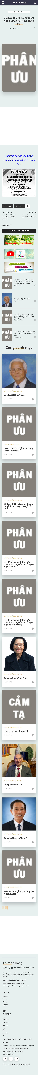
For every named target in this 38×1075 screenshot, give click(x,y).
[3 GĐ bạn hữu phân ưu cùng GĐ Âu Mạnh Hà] (19, 867)
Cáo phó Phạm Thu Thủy (16, 677)
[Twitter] (11, 1059)
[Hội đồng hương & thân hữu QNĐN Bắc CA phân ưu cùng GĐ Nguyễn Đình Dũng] (7, 282)
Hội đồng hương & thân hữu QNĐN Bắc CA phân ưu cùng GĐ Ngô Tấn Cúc (24, 316)
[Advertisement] (19, 126)
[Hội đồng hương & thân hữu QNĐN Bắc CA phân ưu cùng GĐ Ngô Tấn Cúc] (7, 317)
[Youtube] (16, 1059)
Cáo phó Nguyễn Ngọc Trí (16, 837)
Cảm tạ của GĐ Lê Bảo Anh (16, 731)
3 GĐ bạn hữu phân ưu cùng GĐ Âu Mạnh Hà (19, 892)
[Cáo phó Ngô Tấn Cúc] (7, 300)
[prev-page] (3, 907)
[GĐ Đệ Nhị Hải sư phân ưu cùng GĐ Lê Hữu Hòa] (19, 424)
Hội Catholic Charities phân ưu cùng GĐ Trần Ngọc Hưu (9, 217)
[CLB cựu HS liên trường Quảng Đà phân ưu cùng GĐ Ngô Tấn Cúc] (7, 334)
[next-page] (6, 907)
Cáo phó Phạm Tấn (13, 784)
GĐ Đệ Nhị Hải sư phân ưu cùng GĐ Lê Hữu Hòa (19, 449)
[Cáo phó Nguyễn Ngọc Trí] (19, 814)
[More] (27, 206)
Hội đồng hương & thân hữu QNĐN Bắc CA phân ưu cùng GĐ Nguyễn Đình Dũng (24, 281)
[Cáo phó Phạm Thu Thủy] (19, 654)
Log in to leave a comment (19, 231)
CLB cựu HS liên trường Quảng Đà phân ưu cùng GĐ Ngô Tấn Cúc (25, 333)
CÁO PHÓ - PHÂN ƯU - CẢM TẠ (19, 12)
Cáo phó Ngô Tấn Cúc (22, 299)
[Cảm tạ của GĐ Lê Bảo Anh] (19, 707)
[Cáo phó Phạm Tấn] (19, 760)
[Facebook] (5, 1059)
